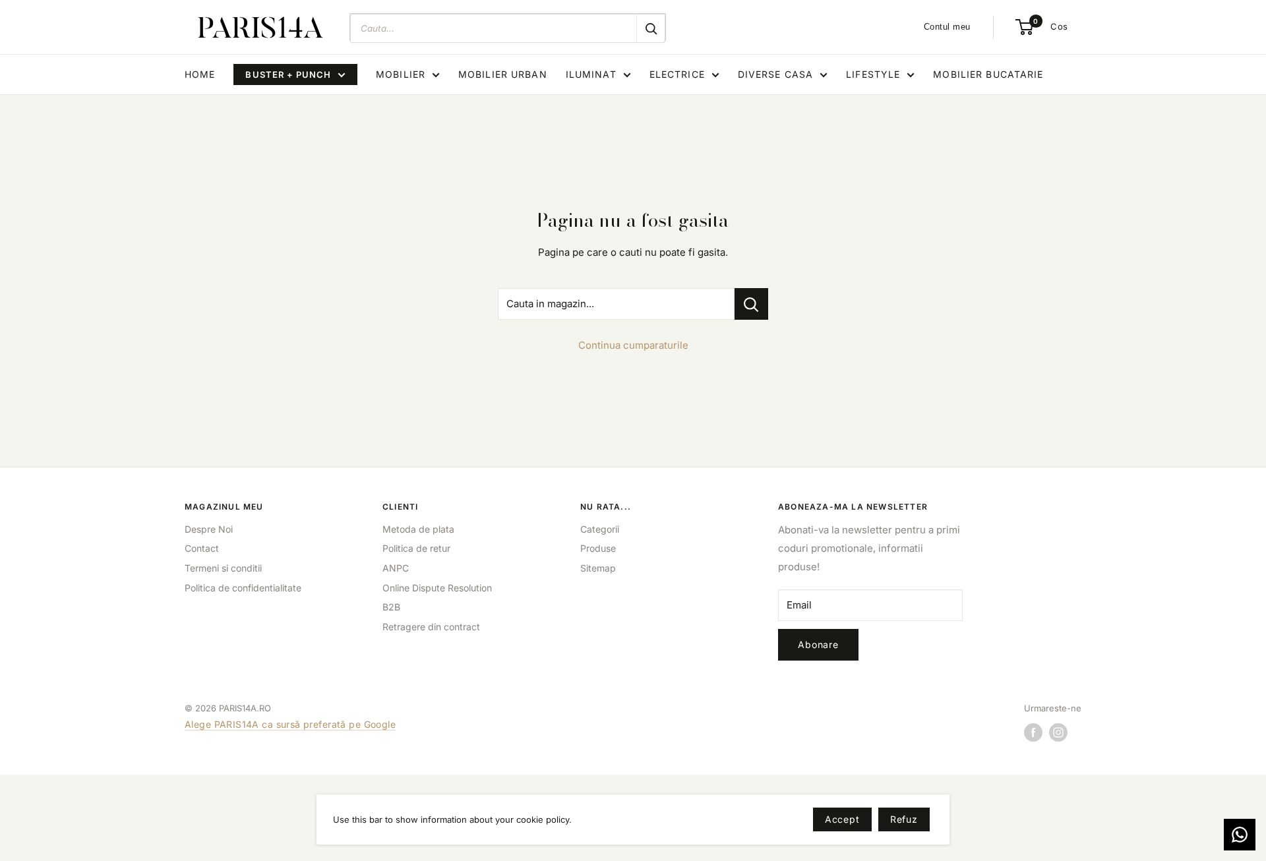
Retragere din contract (431, 626)
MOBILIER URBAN (502, 74)
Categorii (599, 529)
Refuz (904, 819)
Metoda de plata (418, 529)
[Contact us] (1239, 834)
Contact (202, 548)
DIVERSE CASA (775, 74)
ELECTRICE (677, 74)
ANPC (395, 568)
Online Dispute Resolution (437, 587)
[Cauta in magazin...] (751, 304)
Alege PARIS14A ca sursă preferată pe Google (290, 724)
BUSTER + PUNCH (288, 74)
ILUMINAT (591, 74)
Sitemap (598, 568)
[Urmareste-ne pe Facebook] (1033, 732)
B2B (391, 606)
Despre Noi (209, 529)
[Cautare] (650, 28)
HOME (200, 74)
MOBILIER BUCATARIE (988, 74)
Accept (842, 819)
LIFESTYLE (873, 74)
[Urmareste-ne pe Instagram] (1058, 732)
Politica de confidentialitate (243, 587)
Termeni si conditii (223, 568)
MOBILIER (400, 74)
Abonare (818, 644)
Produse (598, 548)
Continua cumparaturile (633, 345)
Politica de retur (416, 548)
